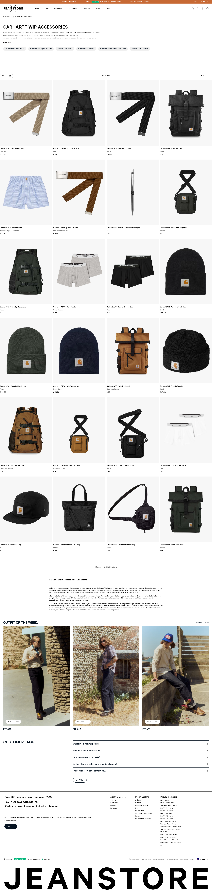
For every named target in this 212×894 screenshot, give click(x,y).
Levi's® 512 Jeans (166, 816)
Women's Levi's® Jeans (168, 806)
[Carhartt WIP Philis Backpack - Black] (186, 113)
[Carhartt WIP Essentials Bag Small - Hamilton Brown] (79, 430)
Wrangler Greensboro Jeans (170, 829)
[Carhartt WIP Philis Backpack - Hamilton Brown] (133, 350)
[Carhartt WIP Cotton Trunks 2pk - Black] (133, 271)
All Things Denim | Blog (143, 814)
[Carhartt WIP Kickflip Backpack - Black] (79, 113)
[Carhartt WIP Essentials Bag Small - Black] (133, 430)
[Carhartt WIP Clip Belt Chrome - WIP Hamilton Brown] (79, 192)
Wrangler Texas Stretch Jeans (171, 827)
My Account (139, 811)
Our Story (113, 800)
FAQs (137, 808)
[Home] (13, 8)
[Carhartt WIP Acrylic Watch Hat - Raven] (26, 350)
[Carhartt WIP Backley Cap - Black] (26, 509)
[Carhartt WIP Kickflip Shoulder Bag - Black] (133, 509)
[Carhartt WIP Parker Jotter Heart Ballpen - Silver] (133, 192)
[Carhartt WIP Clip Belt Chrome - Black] (133, 113)
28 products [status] (106, 76)
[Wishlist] (198, 8)
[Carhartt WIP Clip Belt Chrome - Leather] (26, 113)
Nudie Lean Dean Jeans (168, 835)
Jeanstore (133, 859)
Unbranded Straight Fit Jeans (170, 843)
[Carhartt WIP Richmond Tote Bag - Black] (79, 509)
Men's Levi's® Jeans (167, 803)
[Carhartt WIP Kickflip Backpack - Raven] (26, 271)
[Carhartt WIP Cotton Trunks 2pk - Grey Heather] (79, 271)
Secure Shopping (158, 859)
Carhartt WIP (7, 17)
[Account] (202, 8)
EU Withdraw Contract (143, 819)
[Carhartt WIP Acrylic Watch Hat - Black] (186, 271)
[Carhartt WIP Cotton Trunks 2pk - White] (186, 430)
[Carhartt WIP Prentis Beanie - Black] (186, 350)
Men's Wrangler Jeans (168, 821)
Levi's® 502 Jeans (166, 811)
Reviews (113, 806)
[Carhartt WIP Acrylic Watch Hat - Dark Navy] (79, 350)
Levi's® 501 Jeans (166, 808)
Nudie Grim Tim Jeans (168, 837)
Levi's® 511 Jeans (166, 814)
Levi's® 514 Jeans (166, 819)
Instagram (113, 808)
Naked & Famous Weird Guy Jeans (172, 840)
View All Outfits (202, 623)
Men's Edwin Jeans (167, 832)
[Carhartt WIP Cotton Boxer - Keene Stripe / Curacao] (26, 192)
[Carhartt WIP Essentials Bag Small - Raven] (186, 192)
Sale (161, 845)
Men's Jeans (164, 800)
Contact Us (114, 803)
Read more (7, 42)
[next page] (111, 562)
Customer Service (141, 806)
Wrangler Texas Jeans (168, 824)
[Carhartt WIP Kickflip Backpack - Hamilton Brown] (26, 430)
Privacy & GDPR (146, 859)
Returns (138, 803)
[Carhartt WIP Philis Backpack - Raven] (186, 509)
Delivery (138, 800)
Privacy (137, 816)
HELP (195, 2)
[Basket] (207, 9)
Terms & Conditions (172, 859)
